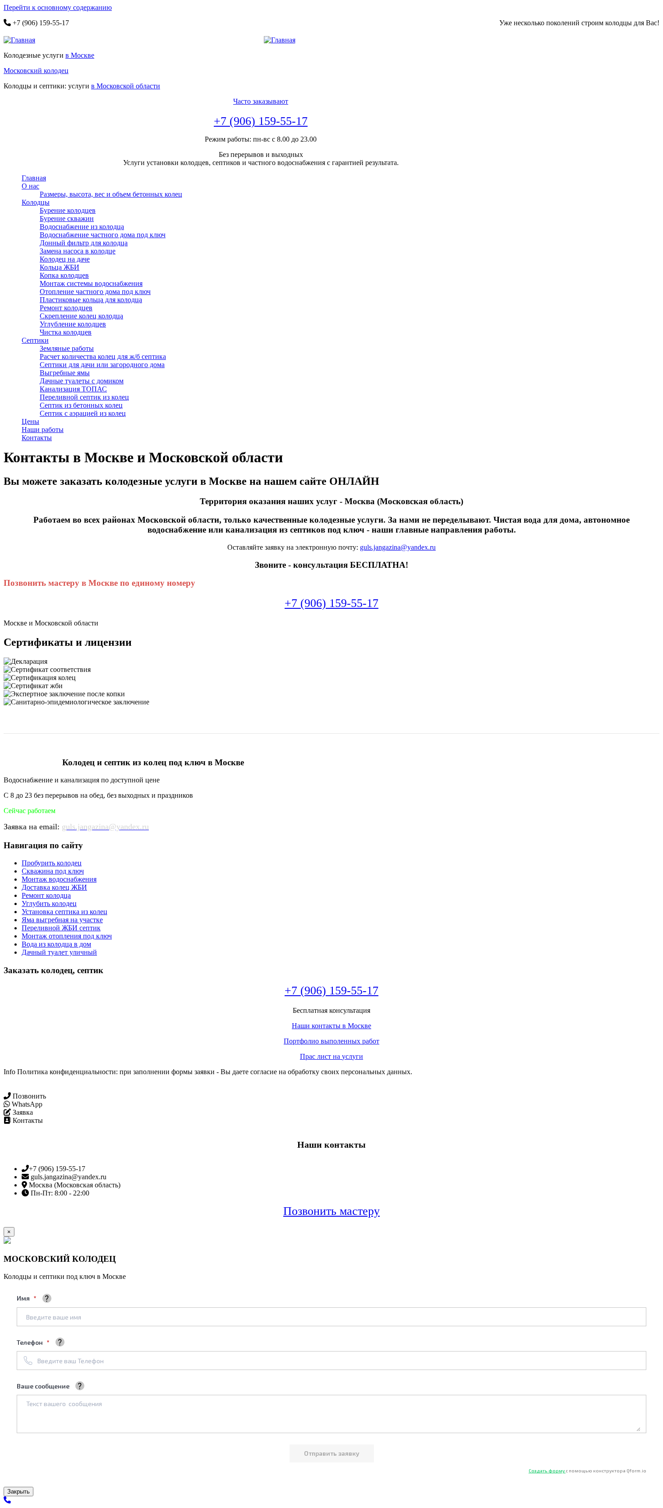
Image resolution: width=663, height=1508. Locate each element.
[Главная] (23, 40)
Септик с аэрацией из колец (83, 413)
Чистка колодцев (66, 332)
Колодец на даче (65, 259)
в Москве (79, 55)
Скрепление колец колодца (81, 316)
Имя (24, 1298)
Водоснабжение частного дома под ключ (103, 235)
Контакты (37, 437)
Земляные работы (67, 348)
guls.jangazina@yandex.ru (398, 547)
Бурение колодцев (68, 210)
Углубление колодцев (73, 324)
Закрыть (18, 1491)
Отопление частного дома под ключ (95, 291)
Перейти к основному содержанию (58, 7)
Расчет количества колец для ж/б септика (103, 356)
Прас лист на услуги (331, 1056)
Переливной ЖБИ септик (61, 928)
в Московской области (125, 86)
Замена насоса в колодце (77, 251)
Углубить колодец (49, 903)
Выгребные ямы (65, 373)
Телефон (30, 1342)
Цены (30, 421)
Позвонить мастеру (331, 1211)
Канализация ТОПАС (73, 389)
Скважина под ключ (53, 871)
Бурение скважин (67, 218)
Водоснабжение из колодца (82, 226)
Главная (34, 178)
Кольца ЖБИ (59, 267)
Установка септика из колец (64, 911)
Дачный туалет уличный (59, 952)
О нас (30, 186)
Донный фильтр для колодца (84, 243)
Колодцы (36, 202)
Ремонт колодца (46, 895)
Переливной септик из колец (84, 397)
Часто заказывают (260, 101)
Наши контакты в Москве (331, 1026)
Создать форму (547, 1470)
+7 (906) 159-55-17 (261, 121)
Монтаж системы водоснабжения (91, 283)
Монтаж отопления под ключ (67, 936)
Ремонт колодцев (66, 308)
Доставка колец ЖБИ (54, 887)
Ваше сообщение (43, 1386)
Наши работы (43, 429)
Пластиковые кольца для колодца (91, 299)
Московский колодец (36, 70)
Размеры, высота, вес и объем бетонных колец (111, 194)
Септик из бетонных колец (81, 405)
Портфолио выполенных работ (331, 1041)
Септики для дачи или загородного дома (102, 364)
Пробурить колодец (52, 863)
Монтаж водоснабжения (59, 879)
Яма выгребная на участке (62, 920)
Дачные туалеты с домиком (82, 381)
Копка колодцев (64, 275)
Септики (35, 340)
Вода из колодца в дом (56, 944)
